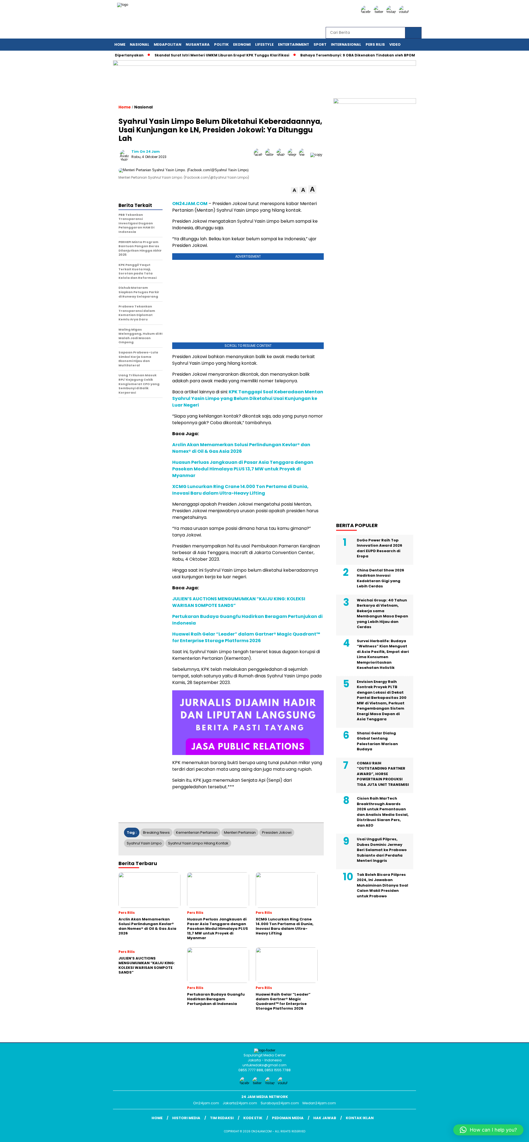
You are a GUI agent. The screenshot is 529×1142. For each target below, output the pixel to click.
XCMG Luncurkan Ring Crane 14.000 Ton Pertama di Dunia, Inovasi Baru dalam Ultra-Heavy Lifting (240, 489)
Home (119, 44)
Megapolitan (167, 44)
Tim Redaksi (222, 1118)
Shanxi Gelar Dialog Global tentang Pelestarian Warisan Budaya (377, 741)
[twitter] (379, 12)
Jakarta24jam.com (240, 1103)
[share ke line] (304, 154)
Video (395, 44)
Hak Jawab (324, 1118)
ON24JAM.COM (189, 203)
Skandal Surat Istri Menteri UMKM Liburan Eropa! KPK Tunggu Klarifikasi (203, 55)
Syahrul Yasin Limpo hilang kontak (198, 843)
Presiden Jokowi (277, 832)
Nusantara (198, 44)
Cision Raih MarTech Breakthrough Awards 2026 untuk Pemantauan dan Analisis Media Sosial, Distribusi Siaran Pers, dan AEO (383, 812)
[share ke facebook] (259, 154)
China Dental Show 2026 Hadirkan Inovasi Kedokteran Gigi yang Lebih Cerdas (380, 578)
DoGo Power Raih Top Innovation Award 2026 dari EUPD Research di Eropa (379, 548)
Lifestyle (264, 44)
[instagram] (392, 12)
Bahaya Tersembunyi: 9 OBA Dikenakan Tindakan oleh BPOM (339, 55)
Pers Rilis (375, 44)
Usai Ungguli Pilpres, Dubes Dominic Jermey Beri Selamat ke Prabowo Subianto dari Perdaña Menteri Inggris (382, 850)
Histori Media (186, 1118)
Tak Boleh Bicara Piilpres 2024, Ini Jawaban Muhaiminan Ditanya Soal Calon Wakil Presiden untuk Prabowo (382, 885)
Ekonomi (242, 44)
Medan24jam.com (319, 1103)
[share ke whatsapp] (282, 154)
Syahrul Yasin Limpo (144, 843)
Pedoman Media (288, 1118)
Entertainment (293, 44)
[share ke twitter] (270, 154)
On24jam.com (206, 1103)
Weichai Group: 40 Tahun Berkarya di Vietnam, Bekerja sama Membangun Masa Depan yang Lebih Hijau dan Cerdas (382, 614)
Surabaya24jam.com (280, 1103)
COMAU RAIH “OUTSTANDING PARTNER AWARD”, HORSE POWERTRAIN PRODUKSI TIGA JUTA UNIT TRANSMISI (383, 774)
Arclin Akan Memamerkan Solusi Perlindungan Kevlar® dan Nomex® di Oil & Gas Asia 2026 (241, 447)
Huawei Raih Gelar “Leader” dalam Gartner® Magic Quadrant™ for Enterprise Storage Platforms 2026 (246, 637)
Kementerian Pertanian (197, 832)
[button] (294, 190)
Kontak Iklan (360, 1118)
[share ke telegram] (293, 154)
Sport (320, 44)
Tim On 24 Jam (145, 151)
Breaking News (156, 832)
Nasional (139, 44)
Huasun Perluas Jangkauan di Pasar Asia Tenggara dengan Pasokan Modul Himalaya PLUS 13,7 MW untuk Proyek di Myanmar (242, 469)
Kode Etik (252, 1118)
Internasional (346, 44)
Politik (221, 44)
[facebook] (367, 12)
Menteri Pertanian (240, 832)
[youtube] (405, 12)
